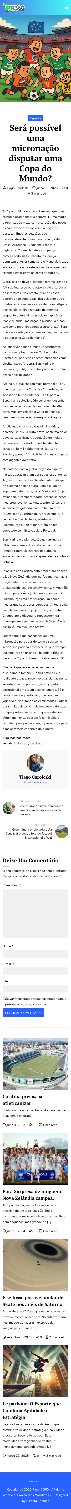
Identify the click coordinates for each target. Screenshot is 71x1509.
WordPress (43, 1495)
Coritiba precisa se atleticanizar (23, 1099)
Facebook (36, 743)
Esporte (35, 118)
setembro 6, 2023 (19, 1337)
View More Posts (35, 782)
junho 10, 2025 (47, 188)
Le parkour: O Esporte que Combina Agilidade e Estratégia (32, 1410)
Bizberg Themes (37, 1501)
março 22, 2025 (18, 1456)
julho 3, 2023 (16, 1125)
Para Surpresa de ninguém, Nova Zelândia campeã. (33, 1194)
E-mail (8, 964)
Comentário (12, 885)
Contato (34, 1481)
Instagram (21, 743)
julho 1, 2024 (16, 1231)
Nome (8, 946)
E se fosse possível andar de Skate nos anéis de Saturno (33, 1300)
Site (5, 981)
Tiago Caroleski (17, 188)
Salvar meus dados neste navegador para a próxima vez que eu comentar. (35, 1001)
